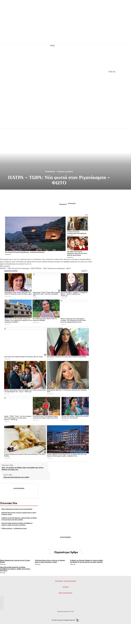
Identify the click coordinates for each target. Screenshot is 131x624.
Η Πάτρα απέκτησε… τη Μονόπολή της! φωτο (14, 528)
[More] (32, 493)
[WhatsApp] (25, 493)
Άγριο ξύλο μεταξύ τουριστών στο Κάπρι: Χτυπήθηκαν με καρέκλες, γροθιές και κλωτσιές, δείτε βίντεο (16, 524)
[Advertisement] (65, 115)
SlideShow (50, 171)
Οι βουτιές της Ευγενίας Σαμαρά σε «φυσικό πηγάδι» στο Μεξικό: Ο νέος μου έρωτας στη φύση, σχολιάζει (19, 518)
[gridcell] (46, 261)
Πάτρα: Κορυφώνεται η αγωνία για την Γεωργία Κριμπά (16, 509)
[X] (12, 493)
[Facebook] (6, 493)
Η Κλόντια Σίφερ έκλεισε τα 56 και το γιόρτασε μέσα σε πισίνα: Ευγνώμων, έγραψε (50, 561)
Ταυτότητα (66, 587)
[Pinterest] (19, 493)
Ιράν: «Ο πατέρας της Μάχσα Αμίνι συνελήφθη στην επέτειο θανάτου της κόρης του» (22, 468)
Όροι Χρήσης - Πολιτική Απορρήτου (65, 581)
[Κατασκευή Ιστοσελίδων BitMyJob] (77, 620)
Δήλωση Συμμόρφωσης (65, 592)
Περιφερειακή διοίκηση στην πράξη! (16, 477)
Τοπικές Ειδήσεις (65, 171)
